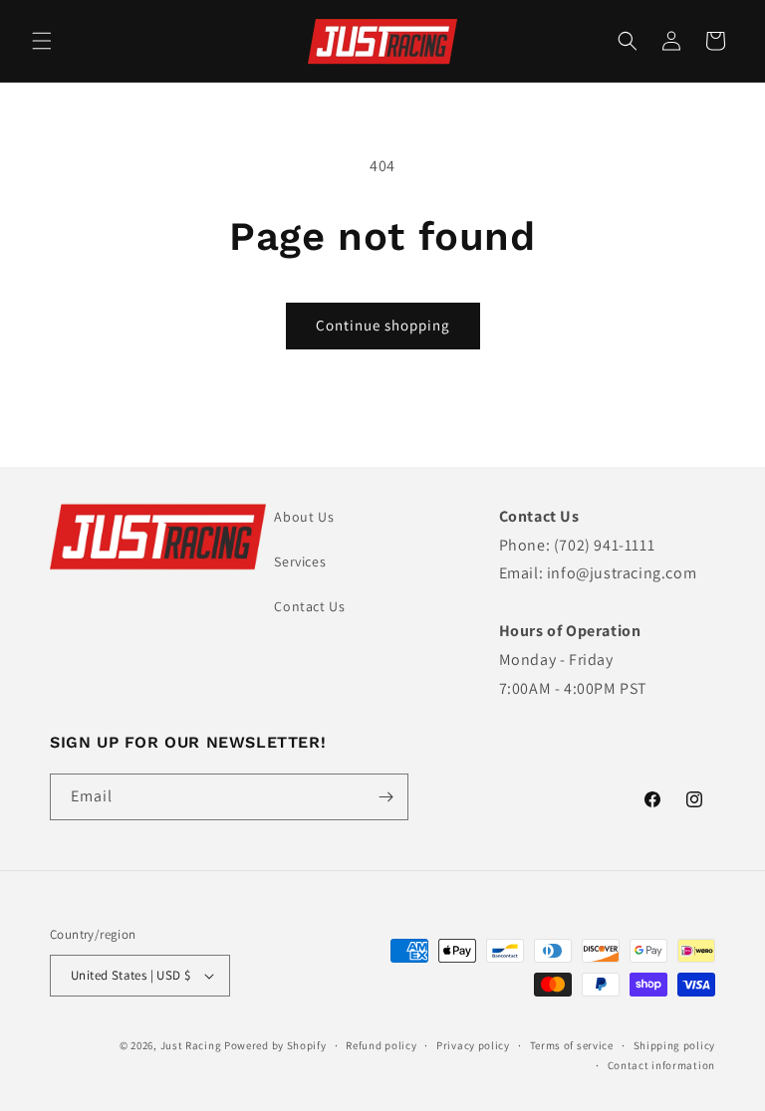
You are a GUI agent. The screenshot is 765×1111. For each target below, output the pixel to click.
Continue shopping (383, 325)
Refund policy (381, 1045)
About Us (304, 517)
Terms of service (572, 1045)
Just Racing (191, 1045)
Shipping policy (675, 1045)
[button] (42, 41)
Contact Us (309, 606)
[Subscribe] (385, 797)
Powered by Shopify (275, 1045)
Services (300, 561)
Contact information (661, 1065)
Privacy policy (473, 1045)
